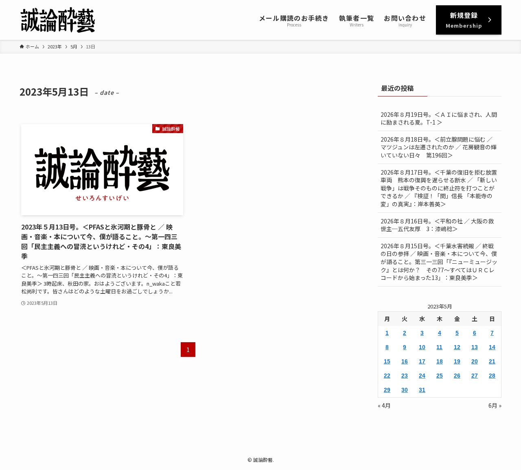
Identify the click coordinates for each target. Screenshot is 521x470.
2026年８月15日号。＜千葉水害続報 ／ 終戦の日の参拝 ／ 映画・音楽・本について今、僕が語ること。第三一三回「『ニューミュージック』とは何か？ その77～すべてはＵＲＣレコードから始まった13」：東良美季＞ (439, 262)
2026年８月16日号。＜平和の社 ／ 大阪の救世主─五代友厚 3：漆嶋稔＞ (437, 225)
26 (457, 375)
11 (439, 347)
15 (387, 361)
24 (422, 375)
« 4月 (384, 405)
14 (492, 347)
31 (422, 390)
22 (387, 375)
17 (422, 361)
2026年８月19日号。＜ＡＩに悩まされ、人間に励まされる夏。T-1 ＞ (439, 118)
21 (492, 361)
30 (404, 390)
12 (457, 347)
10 (422, 347)
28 (492, 375)
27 (474, 375)
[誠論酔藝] (58, 20)
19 (457, 361)
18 (439, 361)
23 (404, 375)
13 (474, 347)
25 (439, 375)
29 (387, 390)
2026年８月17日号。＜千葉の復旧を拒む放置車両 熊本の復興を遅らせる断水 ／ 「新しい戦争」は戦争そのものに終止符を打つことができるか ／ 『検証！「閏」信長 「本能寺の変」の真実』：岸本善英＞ (439, 188)
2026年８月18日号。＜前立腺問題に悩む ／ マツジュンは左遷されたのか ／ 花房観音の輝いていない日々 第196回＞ (439, 147)
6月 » (494, 405)
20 (474, 361)
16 (404, 361)
